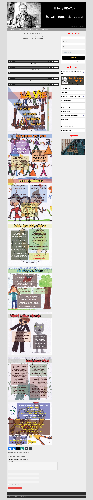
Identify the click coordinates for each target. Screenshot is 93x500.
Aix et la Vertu (64, 119)
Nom (9, 472)
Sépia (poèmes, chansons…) (67, 126)
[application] (33, 61)
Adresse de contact (12, 476)
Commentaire (11, 461)
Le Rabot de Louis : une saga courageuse (70, 96)
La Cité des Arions (65, 111)
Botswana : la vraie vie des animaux (69, 123)
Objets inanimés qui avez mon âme (69, 115)
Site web (10, 480)
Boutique (45, 29)
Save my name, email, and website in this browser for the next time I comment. (25, 484)
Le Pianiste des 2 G (65, 107)
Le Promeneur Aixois (66, 130)
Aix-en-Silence (64, 92)
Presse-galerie (21, 29)
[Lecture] (10, 61)
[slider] (56, 61)
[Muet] (52, 61)
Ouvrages (11, 29)
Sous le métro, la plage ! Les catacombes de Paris (71, 72)
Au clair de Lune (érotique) (67, 88)
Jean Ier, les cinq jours (66, 100)
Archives (28, 496)
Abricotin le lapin (65, 104)
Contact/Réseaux (34, 29)
